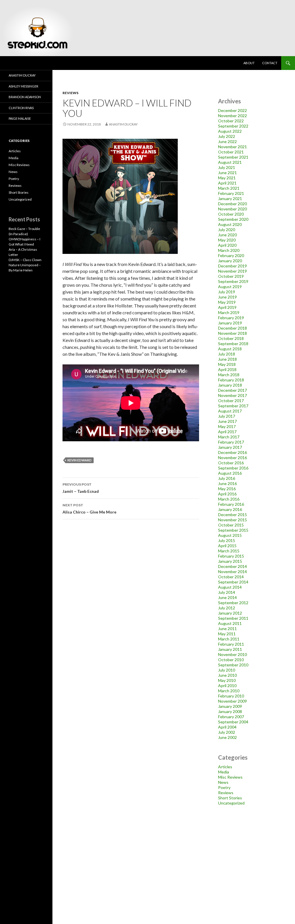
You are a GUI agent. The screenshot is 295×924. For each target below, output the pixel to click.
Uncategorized (231, 803)
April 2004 (227, 727)
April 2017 (227, 431)
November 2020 (232, 208)
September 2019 (233, 281)
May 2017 (227, 426)
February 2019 (231, 317)
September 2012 (233, 602)
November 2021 (232, 146)
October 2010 (231, 659)
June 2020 (227, 234)
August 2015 (230, 535)
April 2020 (227, 245)
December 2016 (232, 452)
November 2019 (232, 271)
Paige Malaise (20, 118)
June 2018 (227, 359)
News (223, 782)
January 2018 (230, 385)
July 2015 (226, 540)
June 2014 (227, 597)
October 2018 (231, 338)
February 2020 (231, 255)
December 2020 (232, 203)
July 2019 (226, 291)
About (249, 63)
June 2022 (227, 141)
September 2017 (233, 405)
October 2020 (231, 214)
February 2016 (231, 504)
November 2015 (232, 519)
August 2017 (230, 410)
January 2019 (230, 322)
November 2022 (232, 115)
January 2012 (230, 613)
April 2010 (227, 685)
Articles (225, 766)
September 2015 (233, 530)
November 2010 (232, 654)
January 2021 (230, 198)
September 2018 (233, 343)
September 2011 (233, 618)
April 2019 (227, 307)
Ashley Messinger (23, 86)
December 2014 (232, 566)
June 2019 (227, 296)
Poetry (224, 787)
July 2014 (226, 592)
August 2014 (230, 587)
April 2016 (227, 493)
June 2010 (227, 675)
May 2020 (227, 239)
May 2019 (227, 302)
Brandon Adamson (25, 97)
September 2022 (233, 125)
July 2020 (226, 229)
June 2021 (227, 172)
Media (223, 771)
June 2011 (227, 628)
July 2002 (226, 732)
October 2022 (231, 120)
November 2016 (232, 457)
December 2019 (232, 265)
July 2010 (226, 670)
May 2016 (227, 488)
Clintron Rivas (21, 108)
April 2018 (227, 369)
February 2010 (231, 695)
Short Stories (230, 797)
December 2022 (232, 110)
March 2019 (228, 312)
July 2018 (226, 353)
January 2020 (230, 260)
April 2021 (227, 182)
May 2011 (227, 633)
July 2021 (226, 167)
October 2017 (231, 400)
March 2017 (228, 436)
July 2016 (226, 478)
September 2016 (233, 467)
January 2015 (230, 561)
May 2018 (227, 364)
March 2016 (228, 499)
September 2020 (233, 219)
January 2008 (230, 711)
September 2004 (233, 721)
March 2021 (228, 188)
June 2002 (227, 737)
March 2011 (228, 638)
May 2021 (227, 177)
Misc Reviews (230, 777)
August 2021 (230, 162)
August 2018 (230, 348)
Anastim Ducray (123, 124)
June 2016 (227, 483)
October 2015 (231, 524)
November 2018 (232, 333)
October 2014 (231, 576)
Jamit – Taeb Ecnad (81, 488)
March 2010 (228, 690)
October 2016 (231, 462)
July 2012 (226, 607)
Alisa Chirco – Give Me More (89, 508)
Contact (269, 63)
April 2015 (227, 545)
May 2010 (227, 680)
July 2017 (226, 416)
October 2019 (231, 276)
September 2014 (233, 581)
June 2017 (227, 421)
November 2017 (232, 395)
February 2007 (231, 716)
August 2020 (230, 224)
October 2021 (231, 151)
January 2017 (230, 447)
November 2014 (232, 571)
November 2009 (232, 701)
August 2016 (230, 473)
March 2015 (228, 550)
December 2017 (232, 390)
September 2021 (233, 157)
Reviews (70, 93)
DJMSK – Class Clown (25, 260)
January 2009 (230, 706)
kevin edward (79, 460)
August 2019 (230, 286)
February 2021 (231, 193)
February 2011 (231, 644)
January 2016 (230, 509)
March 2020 (228, 250)
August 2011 (230, 623)
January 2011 (230, 649)
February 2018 (231, 379)
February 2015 (231, 556)
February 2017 (231, 442)
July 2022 (226, 136)
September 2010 (233, 664)
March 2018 (228, 374)
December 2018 (232, 328)
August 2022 (230, 131)
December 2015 (232, 514)
